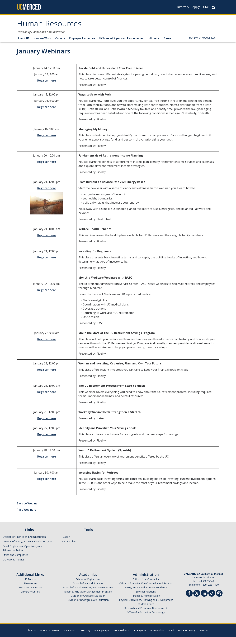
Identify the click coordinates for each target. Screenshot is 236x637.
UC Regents (139, 630)
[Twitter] (197, 592)
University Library (30, 591)
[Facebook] (189, 593)
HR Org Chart (69, 541)
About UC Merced (50, 630)
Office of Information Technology (146, 612)
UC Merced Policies (13, 559)
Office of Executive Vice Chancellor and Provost (145, 583)
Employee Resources (82, 38)
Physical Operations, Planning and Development (146, 599)
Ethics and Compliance (15, 554)
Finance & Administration (146, 595)
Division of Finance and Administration (24, 536)
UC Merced (30, 579)
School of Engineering (88, 579)
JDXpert (66, 536)
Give (206, 7)
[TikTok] (212, 592)
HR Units (154, 38)
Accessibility (157, 630)
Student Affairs (146, 604)
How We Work (42, 38)
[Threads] (219, 592)
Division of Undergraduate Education (88, 599)
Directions (70, 630)
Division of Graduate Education (88, 595)
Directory (183, 7)
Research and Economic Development (145, 608)
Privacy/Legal (101, 630)
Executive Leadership (30, 587)
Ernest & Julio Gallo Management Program (88, 591)
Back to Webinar (28, 503)
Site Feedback (121, 630)
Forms (167, 38)
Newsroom (30, 583)
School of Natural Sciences (88, 583)
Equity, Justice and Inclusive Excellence (146, 587)
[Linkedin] (204, 593)
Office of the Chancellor (146, 579)
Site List (204, 630)
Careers (60, 38)
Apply (196, 7)
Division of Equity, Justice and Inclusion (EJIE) (28, 541)
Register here (46, 80)
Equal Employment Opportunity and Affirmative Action (23, 548)
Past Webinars (26, 509)
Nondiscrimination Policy (181, 630)
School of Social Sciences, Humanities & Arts (88, 587)
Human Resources (49, 24)
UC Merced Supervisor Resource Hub (121, 38)
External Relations (146, 591)
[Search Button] (213, 7)
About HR (23, 38)
